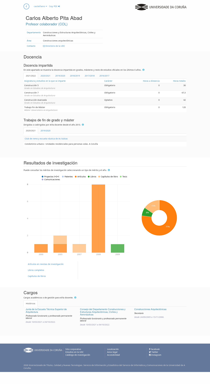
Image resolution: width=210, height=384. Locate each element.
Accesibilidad (113, 354)
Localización (113, 349)
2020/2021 (45, 75)
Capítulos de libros (37, 276)
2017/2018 (90, 75)
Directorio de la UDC (55, 46)
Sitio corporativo (73, 349)
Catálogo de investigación (77, 354)
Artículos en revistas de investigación (46, 264)
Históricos (30, 303)
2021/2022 (31, 75)
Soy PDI (53, 6)
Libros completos (36, 270)
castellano (40, 6)
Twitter (154, 352)
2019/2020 (60, 75)
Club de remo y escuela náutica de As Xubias (46, 138)
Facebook (155, 349)
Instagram (156, 354)
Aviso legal (112, 352)
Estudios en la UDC (74, 352)
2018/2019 (75, 75)
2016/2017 (104, 75)
